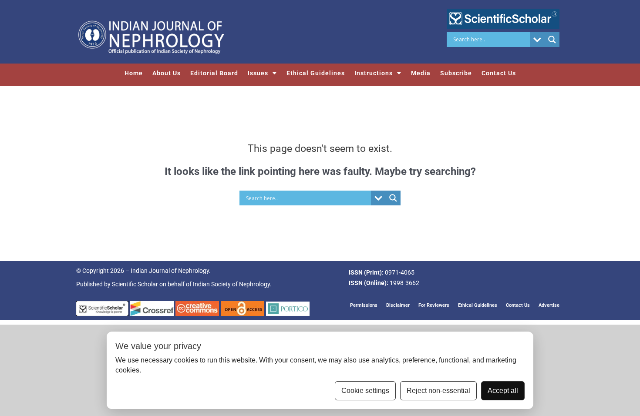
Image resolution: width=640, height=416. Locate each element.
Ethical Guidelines (315, 73)
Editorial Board (214, 73)
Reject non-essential (438, 390)
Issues (258, 73)
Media (421, 73)
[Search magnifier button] (552, 39)
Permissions (363, 305)
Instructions (373, 73)
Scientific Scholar (135, 284)
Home (134, 73)
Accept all (503, 390)
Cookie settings (365, 390)
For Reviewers (433, 305)
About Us (166, 73)
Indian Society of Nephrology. (232, 284)
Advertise (549, 305)
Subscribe (456, 73)
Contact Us (499, 73)
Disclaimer (398, 305)
